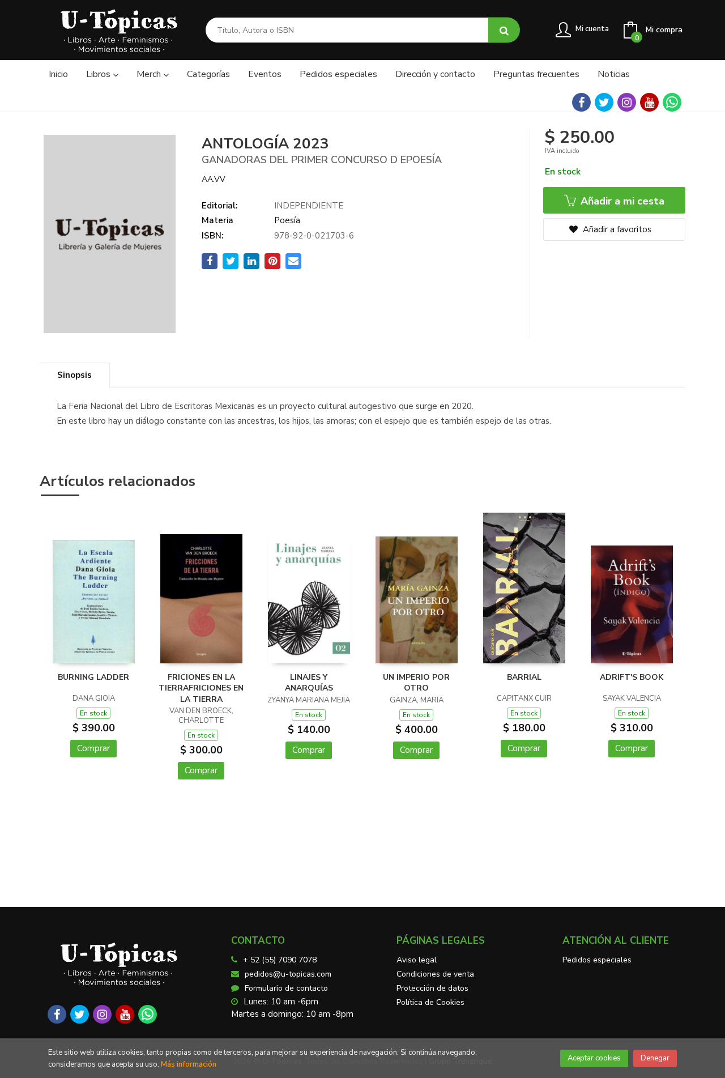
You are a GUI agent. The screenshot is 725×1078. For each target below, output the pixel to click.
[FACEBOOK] (581, 102)
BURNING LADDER (93, 677)
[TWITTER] (604, 102)
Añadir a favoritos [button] (616, 229)
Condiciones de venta (435, 974)
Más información (188, 1064)
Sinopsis (74, 375)
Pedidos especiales (597, 960)
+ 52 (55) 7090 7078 (280, 960)
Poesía (287, 220)
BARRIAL (524, 677)
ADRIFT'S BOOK (631, 677)
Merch (150, 74)
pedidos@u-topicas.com (288, 974)
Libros (99, 74)
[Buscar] (504, 30)
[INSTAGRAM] (626, 102)
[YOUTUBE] (649, 102)
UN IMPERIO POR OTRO (416, 683)
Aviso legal (416, 960)
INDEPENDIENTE (308, 205)
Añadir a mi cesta (621, 201)
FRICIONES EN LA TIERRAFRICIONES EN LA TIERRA (201, 688)
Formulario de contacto (286, 988)
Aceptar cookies (594, 1058)
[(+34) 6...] (672, 102)
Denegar (655, 1058)
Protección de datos (432, 988)
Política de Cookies (430, 1002)
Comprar (93, 748)
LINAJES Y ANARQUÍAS (309, 683)
